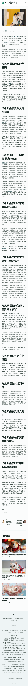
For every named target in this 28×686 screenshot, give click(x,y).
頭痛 (16, 670)
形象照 (9, 650)
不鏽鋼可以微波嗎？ (5, 636)
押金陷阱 (24, 652)
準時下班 (19, 657)
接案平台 (4, 654)
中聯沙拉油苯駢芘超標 (21, 636)
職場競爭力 (17, 664)
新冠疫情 (20, 654)
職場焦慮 (13, 664)
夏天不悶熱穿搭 (22, 643)
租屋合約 (15, 659)
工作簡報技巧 (5, 650)
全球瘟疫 (16, 640)
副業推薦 (20, 640)
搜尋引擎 (7, 654)
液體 (11, 657)
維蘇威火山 (15, 663)
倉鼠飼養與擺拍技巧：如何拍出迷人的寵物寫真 (14, 555)
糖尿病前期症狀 (20, 661)
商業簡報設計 (13, 643)
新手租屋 (23, 654)
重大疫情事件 (21, 668)
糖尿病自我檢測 (4, 663)
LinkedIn (23, 189)
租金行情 (6, 661)
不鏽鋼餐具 (13, 636)
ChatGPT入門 (17, 630)
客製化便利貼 (9, 645)
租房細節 (22, 659)
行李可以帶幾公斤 (7, 666)
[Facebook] (12, 683)
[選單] (25, 3)
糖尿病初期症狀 (14, 661)
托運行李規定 (19, 652)
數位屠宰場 (16, 654)
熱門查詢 (11, 659)
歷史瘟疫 (8, 657)
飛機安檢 (24, 670)
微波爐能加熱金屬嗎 (5, 652)
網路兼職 (18, 663)
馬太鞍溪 (5, 672)
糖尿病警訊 (10, 663)
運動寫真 (16, 668)
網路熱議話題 (23, 663)
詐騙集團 (17, 666)
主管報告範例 (6, 638)
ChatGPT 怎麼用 (8, 632)
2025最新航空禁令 (5, 630)
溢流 (22, 657)
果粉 (5, 657)
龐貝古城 (12, 672)
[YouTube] (15, 683)
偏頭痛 (18, 638)
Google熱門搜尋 (20, 632)
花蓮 (21, 664)
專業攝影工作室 (22, 648)
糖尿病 (9, 661)
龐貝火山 (16, 672)
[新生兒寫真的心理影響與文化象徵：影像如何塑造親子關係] (14, 589)
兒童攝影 (6, 640)
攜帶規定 (11, 654)
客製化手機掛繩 (16, 645)
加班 (23, 640)
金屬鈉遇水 (4, 670)
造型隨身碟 (11, 668)
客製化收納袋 (22, 645)
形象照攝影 (17, 36)
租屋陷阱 (18, 659)
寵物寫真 (6, 648)
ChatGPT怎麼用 (23, 630)
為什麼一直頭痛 (6, 659)
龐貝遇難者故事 (21, 672)
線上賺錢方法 (8, 664)
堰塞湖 (18, 643)
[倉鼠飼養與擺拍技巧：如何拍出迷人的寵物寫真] (14, 546)
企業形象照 (12, 638)
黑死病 (9, 672)
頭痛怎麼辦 (20, 670)
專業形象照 (14, 648)
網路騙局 (4, 664)
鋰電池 (8, 670)
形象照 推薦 (15, 650)
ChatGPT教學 (13, 632)
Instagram (10, 191)
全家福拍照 (11, 640)
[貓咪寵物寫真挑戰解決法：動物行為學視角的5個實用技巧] (14, 567)
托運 (16, 652)
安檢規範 (4, 645)
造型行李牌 (6, 668)
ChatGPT (11, 630)
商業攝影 (6, 642)
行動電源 (23, 664)
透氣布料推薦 (21, 666)
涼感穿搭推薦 (15, 657)
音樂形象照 (12, 670)
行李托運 (13, 666)
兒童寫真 (22, 638)
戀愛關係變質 (12, 652)
